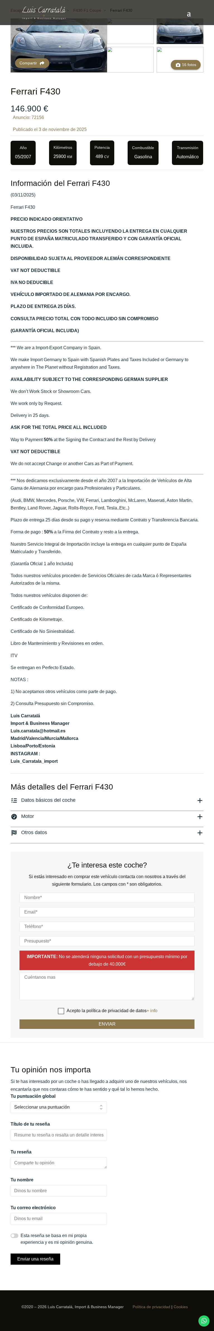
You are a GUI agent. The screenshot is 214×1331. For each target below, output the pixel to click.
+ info (152, 1010)
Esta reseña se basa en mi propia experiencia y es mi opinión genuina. (57, 1239)
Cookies (181, 1307)
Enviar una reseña (35, 1259)
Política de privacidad (151, 1307)
